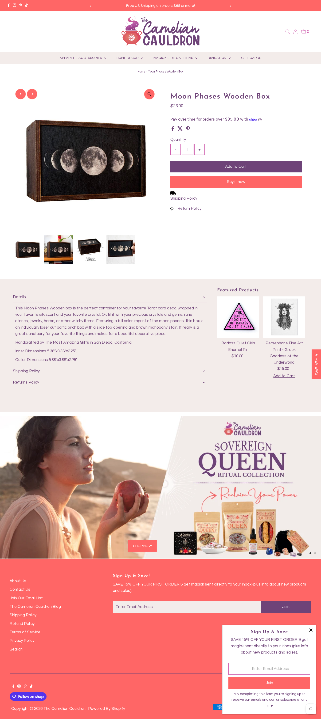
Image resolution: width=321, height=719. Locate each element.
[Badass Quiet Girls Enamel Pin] (238, 317)
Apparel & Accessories (81, 58)
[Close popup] (311, 630)
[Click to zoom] (149, 94)
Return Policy (189, 208)
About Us (18, 581)
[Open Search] (288, 32)
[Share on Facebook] (173, 130)
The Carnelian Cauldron (64, 709)
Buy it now (236, 182)
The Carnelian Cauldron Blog (35, 607)
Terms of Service (25, 632)
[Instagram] (14, 5)
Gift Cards (251, 58)
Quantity (178, 139)
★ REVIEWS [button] (316, 364)
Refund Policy (22, 624)
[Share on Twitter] (180, 130)
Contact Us (20, 589)
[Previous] (90, 5)
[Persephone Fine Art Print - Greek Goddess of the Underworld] (284, 317)
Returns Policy (26, 382)
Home (141, 71)
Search (16, 649)
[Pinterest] (20, 5)
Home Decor (128, 58)
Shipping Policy (183, 198)
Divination (217, 58)
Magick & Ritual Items (173, 58)
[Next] (230, 5)
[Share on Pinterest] (188, 130)
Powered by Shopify (106, 709)
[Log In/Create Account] (295, 32)
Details (19, 297)
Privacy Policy (22, 641)
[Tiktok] (26, 5)
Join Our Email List (26, 598)
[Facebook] (9, 5)
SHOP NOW (142, 546)
